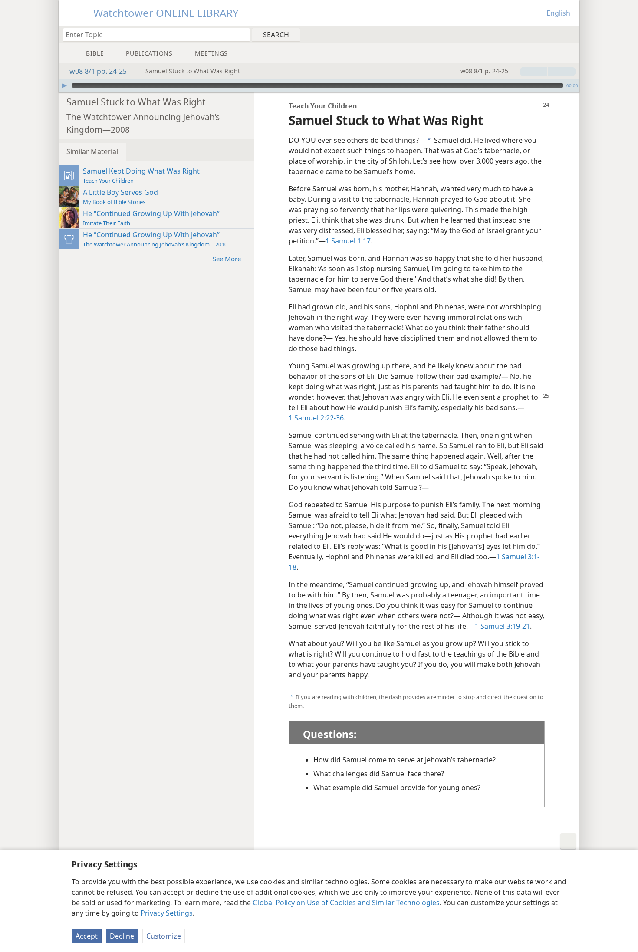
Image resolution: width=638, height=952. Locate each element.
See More (227, 258)
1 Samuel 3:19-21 (502, 626)
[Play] (64, 85)
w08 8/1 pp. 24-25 (98, 71)
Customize (163, 936)
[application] (319, 85)
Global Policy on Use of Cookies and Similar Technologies (346, 902)
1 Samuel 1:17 (348, 241)
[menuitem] (569, 34)
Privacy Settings (167, 913)
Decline (122, 936)
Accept (87, 936)
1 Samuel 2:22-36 (316, 418)
